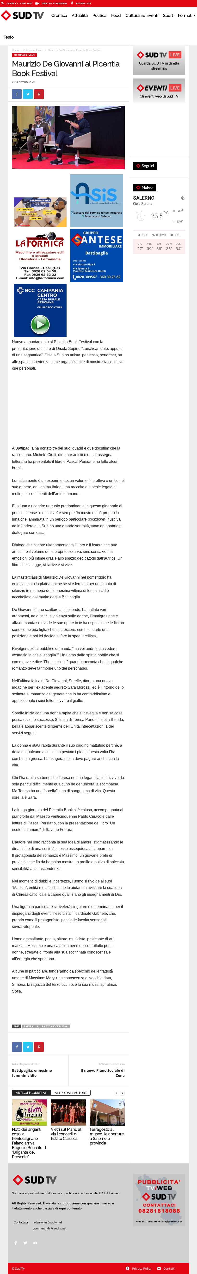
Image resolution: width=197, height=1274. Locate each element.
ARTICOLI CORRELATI (31, 1093)
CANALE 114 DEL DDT (19, 3)
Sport (168, 15)
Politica (99, 15)
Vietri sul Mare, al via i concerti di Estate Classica (66, 1134)
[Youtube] (35, 1243)
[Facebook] (17, 1243)
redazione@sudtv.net (47, 1222)
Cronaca (59, 15)
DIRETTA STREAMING (54, 3)
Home (15, 50)
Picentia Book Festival (55, 1026)
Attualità (80, 15)
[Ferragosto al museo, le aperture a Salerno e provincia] (107, 1112)
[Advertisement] (68, 411)
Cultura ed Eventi (142, 15)
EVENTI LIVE (83, 3)
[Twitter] (26, 1243)
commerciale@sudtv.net (49, 1228)
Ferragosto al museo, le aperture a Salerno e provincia (107, 1136)
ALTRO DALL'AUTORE (71, 1093)
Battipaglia (31, 1026)
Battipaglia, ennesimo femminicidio (32, 1073)
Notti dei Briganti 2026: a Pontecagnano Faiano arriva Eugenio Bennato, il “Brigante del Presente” (29, 1143)
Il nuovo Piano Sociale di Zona (103, 1073)
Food (116, 15)
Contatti (169, 1268)
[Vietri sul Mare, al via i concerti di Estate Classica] (68, 1112)
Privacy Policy (142, 1268)
